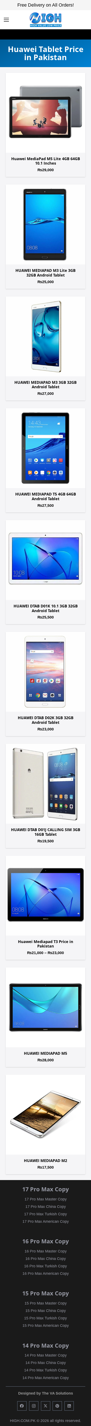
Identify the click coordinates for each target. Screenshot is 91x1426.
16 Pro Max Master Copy (46, 1251)
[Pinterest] (57, 1406)
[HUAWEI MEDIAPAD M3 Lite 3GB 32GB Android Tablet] (45, 224)
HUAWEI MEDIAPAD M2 (45, 1160)
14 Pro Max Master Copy (46, 1355)
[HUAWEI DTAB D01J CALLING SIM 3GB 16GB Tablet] (45, 784)
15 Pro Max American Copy (45, 1325)
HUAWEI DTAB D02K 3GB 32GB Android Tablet (45, 720)
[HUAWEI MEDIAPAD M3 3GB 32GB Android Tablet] (45, 336)
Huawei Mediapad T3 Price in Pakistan (45, 944)
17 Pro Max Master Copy (46, 1199)
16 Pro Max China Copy (45, 1259)
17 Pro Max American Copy (45, 1221)
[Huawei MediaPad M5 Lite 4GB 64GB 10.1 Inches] (45, 113)
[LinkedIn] (69, 1406)
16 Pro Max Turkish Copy (45, 1266)
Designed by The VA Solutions (45, 1393)
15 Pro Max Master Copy (46, 1303)
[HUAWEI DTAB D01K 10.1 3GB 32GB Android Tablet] (45, 560)
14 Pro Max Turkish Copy (45, 1370)
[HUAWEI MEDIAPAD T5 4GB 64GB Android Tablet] (45, 448)
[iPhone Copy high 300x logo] (45, 19)
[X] (45, 1406)
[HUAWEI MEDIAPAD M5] (45, 1007)
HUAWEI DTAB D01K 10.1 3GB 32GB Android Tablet (46, 608)
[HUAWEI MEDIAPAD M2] (45, 1115)
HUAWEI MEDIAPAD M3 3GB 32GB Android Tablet (45, 385)
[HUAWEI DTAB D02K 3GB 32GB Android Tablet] (45, 672)
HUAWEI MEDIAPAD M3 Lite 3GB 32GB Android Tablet (45, 273)
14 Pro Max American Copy (45, 1378)
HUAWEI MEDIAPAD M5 (45, 1053)
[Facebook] (22, 1406)
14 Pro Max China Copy (45, 1363)
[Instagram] (34, 1406)
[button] (6, 19)
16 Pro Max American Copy (45, 1273)
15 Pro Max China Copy (45, 1311)
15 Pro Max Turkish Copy (45, 1318)
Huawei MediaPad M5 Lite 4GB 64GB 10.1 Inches (45, 161)
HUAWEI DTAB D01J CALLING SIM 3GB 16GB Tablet (45, 832)
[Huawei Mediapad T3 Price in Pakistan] (45, 896)
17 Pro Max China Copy (45, 1206)
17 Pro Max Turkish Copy (45, 1214)
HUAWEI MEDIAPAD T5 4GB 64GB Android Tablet (45, 496)
